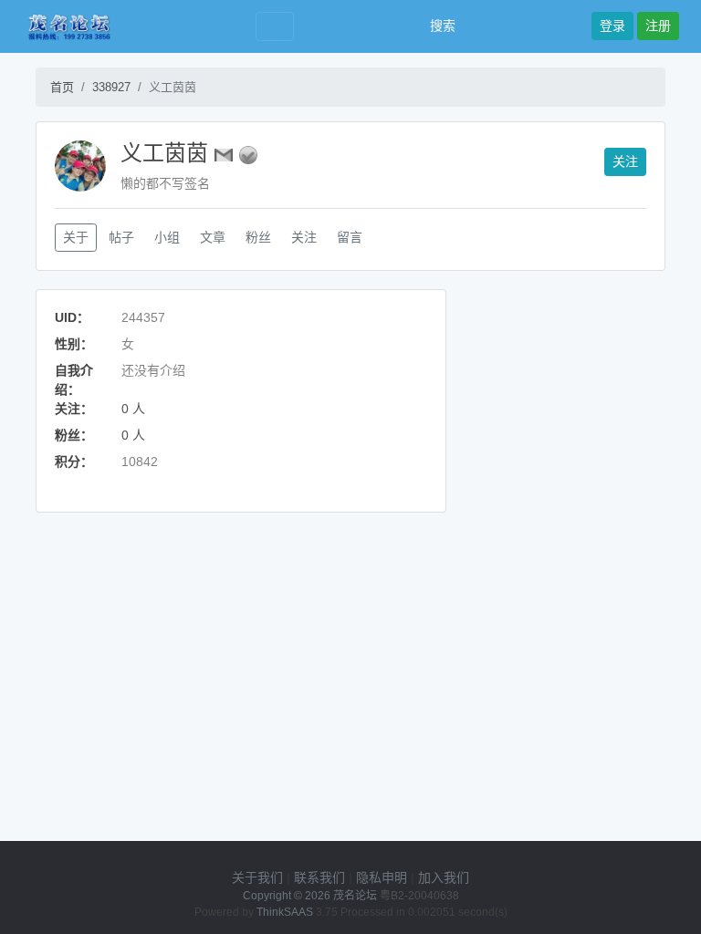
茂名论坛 (355, 895)
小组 (167, 237)
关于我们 (257, 877)
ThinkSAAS (284, 912)
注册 (658, 25)
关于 (76, 237)
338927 (111, 87)
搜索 (440, 25)
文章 (212, 237)
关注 (625, 161)
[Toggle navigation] (275, 27)
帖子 (121, 237)
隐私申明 (381, 877)
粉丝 (258, 237)
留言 (349, 237)
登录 (612, 25)
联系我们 (319, 877)
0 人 (133, 408)
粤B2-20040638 (419, 895)
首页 (62, 87)
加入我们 (443, 877)
